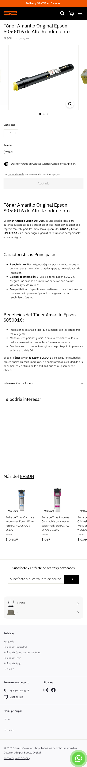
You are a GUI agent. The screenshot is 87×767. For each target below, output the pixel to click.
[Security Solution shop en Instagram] (46, 690)
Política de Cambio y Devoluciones (22, 653)
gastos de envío (16, 174)
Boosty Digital (32, 753)
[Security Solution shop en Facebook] (53, 690)
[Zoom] (70, 104)
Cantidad (10, 125)
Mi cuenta (9, 669)
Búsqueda (9, 642)
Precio (8, 145)
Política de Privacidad (15, 647)
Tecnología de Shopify (17, 758)
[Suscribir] (71, 579)
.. (4, 725)
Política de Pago (12, 664)
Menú (7, 719)
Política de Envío (12, 658)
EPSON (8, 38)
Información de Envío (18, 383)
